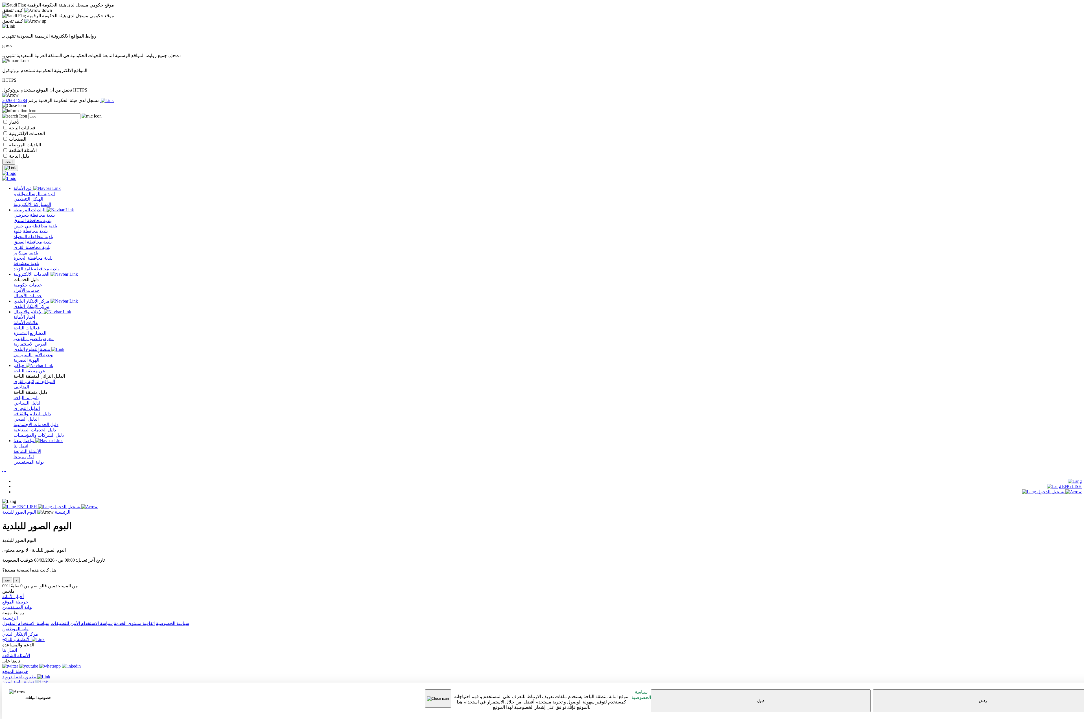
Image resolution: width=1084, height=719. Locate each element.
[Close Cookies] (438, 698)
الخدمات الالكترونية (32, 274)
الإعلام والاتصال (29, 311)
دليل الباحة (18, 156)
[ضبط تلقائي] (4, 471)
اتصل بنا (9, 650)
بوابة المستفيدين (17, 607)
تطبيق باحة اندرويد (19, 676)
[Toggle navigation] (10, 168)
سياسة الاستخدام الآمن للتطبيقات (82, 623)
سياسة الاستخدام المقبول (25, 623)
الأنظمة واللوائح (17, 639)
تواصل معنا (24, 440)
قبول (760, 701)
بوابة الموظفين (16, 628)
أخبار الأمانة (13, 596)
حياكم (20, 365)
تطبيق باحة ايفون (18, 682)
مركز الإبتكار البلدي (32, 301)
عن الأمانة (23, 188)
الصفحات (17, 139)
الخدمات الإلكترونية (26, 133)
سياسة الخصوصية (641, 695)
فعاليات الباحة (21, 127)
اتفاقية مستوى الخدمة (134, 623)
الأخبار (14, 122)
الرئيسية (62, 512)
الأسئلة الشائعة (22, 150)
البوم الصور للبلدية (19, 512)
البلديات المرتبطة (24, 144)
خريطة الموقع (15, 601)
